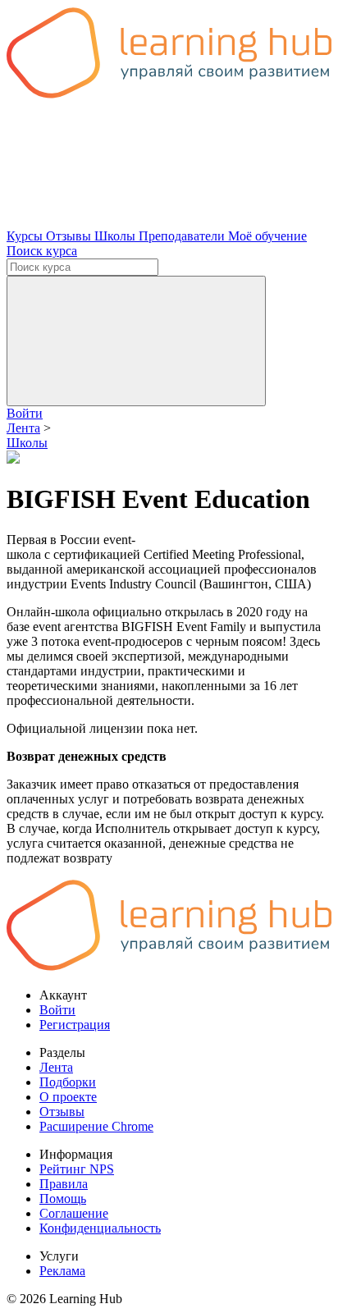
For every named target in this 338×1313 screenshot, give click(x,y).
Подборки (67, 1082)
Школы (116, 236)
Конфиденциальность (100, 1228)
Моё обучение (267, 236)
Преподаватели (183, 236)
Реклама (62, 1271)
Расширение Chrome (96, 1126)
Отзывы (70, 236)
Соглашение (73, 1213)
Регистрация (74, 1025)
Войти (25, 413)
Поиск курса (42, 251)
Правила (63, 1184)
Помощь (62, 1198)
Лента (56, 1067)
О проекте (68, 1097)
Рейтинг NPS (76, 1169)
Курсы (26, 236)
